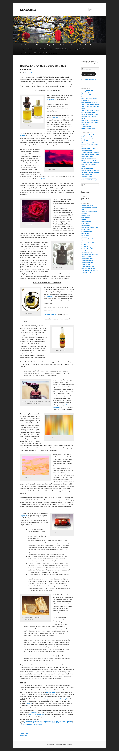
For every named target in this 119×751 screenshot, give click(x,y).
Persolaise (84, 237)
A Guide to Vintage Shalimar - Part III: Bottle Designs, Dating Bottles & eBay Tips (90, 154)
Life (35, 53)
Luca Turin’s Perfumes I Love (89, 227)
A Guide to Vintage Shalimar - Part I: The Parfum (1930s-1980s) (90, 164)
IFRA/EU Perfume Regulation (63, 49)
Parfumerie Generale (50, 314)
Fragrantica (50, 100)
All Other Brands (40, 45)
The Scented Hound (87, 262)
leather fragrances (46, 723)
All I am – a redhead (87, 205)
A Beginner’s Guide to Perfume (29, 49)
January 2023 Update (87, 91)
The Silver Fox (85, 264)
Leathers (39, 721)
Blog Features (63, 45)
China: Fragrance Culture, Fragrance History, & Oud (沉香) (89, 144)
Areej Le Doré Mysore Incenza (90, 104)
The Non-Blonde (86, 256)
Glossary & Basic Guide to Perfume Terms (81, 45)
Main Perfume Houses (27, 45)
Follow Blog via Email (88, 74)
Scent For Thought (86, 247)
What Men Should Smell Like (89, 270)
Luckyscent (48, 699)
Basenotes (84, 213)
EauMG (83, 219)
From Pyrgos (85, 223)
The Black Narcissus (87, 253)
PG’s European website (36, 715)
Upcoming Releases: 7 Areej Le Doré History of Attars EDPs (89, 116)
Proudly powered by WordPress (64, 744)
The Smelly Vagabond (87, 266)
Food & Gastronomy (26, 53)
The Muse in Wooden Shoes (89, 254)
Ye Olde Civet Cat (86, 272)
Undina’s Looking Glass (88, 268)
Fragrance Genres (52, 45)
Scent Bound (85, 245)
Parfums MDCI (51, 692)
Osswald (29, 703)
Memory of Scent (86, 229)
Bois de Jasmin (85, 215)
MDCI (53, 723)
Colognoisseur (85, 217)
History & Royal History (80, 49)
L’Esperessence (85, 225)
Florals (27, 721)
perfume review (38, 724)
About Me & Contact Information (48, 53)
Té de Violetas (85, 251)
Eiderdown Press (86, 221)
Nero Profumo (85, 233)
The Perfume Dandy (87, 258)
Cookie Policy (24, 735)
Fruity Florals (32, 721)
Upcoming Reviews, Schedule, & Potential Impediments (87, 95)
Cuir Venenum (37, 723)
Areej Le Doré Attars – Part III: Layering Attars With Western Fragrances (90, 122)
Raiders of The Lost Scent (88, 243)
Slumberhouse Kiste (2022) (89, 102)
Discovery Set (64, 699)
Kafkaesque (28, 10)
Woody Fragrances (67, 721)
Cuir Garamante (28, 723)
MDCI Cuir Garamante (61, 723)
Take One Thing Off (87, 249)
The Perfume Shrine (87, 260)
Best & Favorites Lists (46, 49)
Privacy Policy (24, 733)
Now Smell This (86, 235)
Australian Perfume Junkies (89, 211)
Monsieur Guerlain (86, 231)
